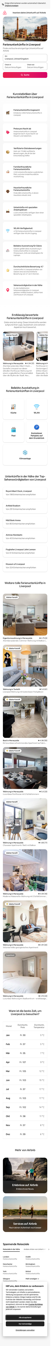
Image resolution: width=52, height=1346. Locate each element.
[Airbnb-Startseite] (5, 13)
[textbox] (14, 67)
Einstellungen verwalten (25, 1330)
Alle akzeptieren (25, 1317)
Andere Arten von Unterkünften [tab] (36, 1249)
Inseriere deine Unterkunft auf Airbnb (29, 12)
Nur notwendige (25, 1324)
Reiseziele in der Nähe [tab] (11, 1249)
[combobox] (25, 58)
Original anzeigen (11, 6)
